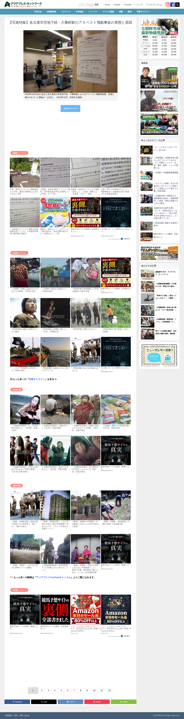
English (117, 5)
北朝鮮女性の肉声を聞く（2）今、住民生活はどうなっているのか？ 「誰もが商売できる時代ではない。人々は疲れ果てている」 (166, 213)
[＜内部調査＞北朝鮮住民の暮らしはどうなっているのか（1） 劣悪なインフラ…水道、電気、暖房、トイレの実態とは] (146, 160)
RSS (16, 715)
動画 (130, 12)
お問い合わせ (24, 715)
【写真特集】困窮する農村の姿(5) (166, 224)
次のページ (70, 108)
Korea (107, 5)
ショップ (139, 5)
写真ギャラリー (143, 12)
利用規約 (8, 715)
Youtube (127, 5)
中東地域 (79, 12)
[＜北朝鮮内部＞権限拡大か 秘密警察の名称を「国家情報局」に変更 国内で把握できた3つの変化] (146, 198)
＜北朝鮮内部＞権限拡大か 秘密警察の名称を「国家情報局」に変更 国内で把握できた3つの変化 (166, 199)
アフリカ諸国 (108, 12)
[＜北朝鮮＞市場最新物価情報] (146, 175)
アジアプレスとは (154, 5)
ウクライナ (66, 12)
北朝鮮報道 (51, 12)
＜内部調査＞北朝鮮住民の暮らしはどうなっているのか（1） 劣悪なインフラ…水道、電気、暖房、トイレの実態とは (166, 163)
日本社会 (38, 12)
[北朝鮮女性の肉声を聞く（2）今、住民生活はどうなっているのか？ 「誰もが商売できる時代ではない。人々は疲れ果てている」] (146, 211)
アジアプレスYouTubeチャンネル (54, 577)
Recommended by (114, 239)
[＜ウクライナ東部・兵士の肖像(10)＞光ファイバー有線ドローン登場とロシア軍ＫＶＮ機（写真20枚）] (146, 186)
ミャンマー (93, 12)
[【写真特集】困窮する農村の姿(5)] (146, 225)
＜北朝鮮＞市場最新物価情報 (166, 172)
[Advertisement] (70, 132)
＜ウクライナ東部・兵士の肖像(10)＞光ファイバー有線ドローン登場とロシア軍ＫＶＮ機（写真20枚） (166, 187)
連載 (121, 12)
